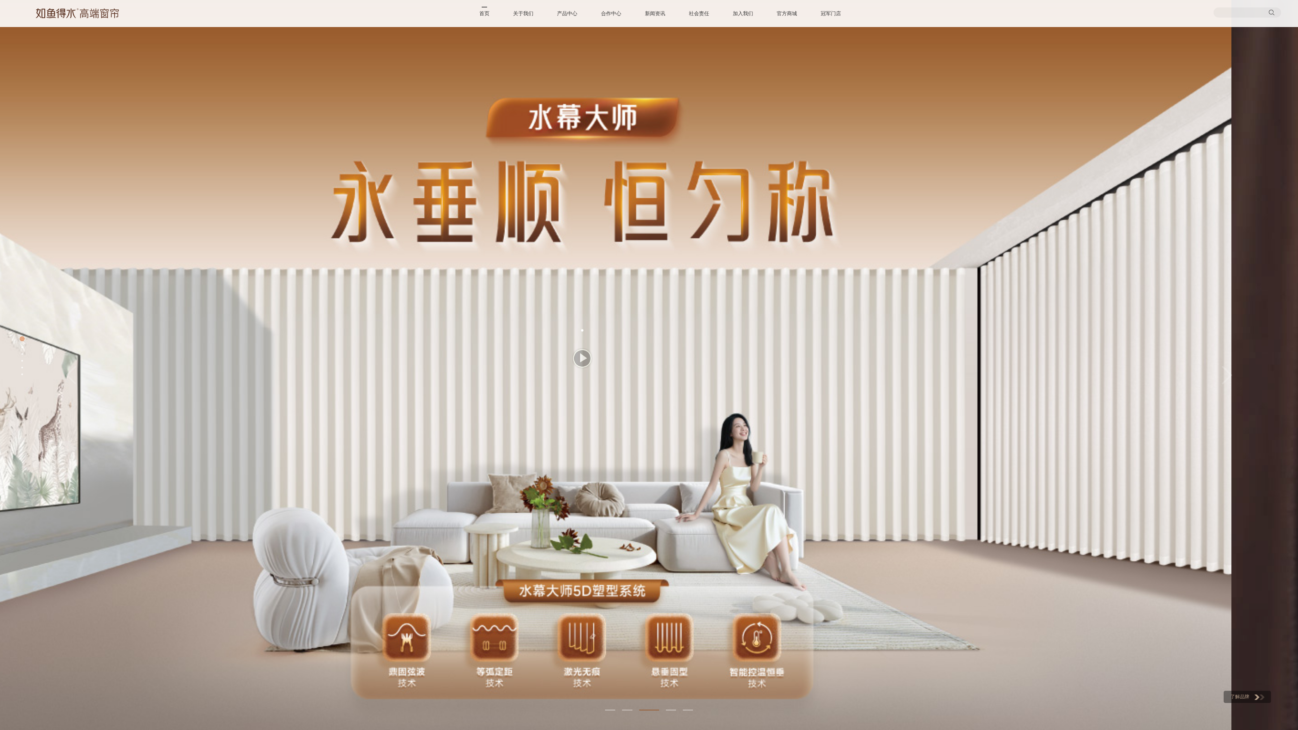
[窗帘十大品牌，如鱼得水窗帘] (77, 13)
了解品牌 (1239, 696)
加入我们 (743, 13)
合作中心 (611, 13)
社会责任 (699, 13)
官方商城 (787, 13)
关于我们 (523, 13)
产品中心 (567, 13)
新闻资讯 (655, 13)
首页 (484, 13)
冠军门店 (831, 13)
